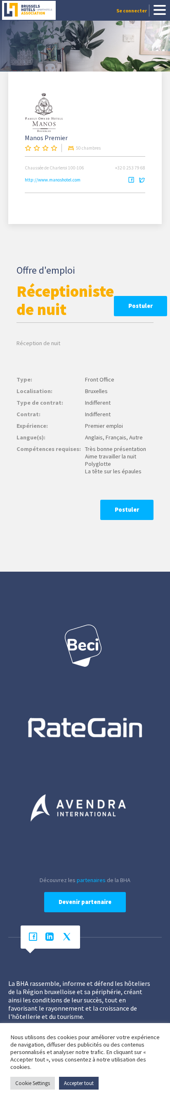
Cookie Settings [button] (32, 1083)
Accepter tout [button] (79, 1083)
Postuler (140, 306)
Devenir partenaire (85, 902)
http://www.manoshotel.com (52, 180)
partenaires (91, 880)
